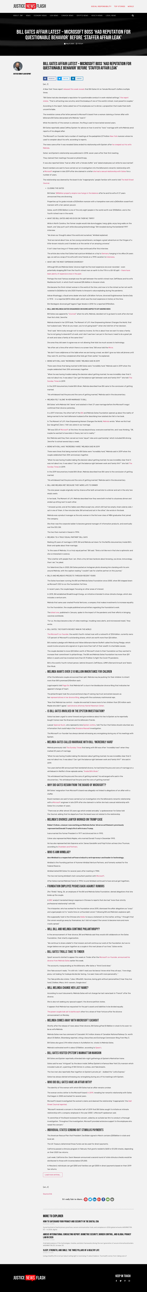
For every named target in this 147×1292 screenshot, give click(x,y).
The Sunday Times (73, 748)
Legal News (111, 16)
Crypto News (82, 16)
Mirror (110, 348)
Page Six (65, 685)
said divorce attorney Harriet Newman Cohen (85, 706)
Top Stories (119, 6)
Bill (82, 413)
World (131, 6)
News (28, 16)
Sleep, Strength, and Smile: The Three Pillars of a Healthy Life (71, 1250)
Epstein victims (89, 725)
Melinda (106, 421)
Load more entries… (53, 1175)
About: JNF (18, 16)
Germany (105, 254)
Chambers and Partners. (68, 847)
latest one (55, 612)
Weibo (82, 917)
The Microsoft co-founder (57, 634)
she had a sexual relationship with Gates (109, 171)
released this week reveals (73, 89)
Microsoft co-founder (108, 957)
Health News (97, 16)
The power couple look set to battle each (64, 1012)
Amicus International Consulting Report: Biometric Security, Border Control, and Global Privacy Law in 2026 (87, 1236)
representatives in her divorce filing (64, 697)
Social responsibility (101, 6)
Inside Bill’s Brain (91, 771)
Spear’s (98, 1048)
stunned (72, 314)
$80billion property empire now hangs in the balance (77, 193)
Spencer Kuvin (59, 725)
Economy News (40, 16)
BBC (51, 900)
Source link (47, 1194)
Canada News (67, 16)
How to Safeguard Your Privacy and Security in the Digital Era (71, 1221)
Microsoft (48, 171)
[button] (133, 15)
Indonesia (110, 257)
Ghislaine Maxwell (82, 728)
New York (114, 136)
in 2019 (90, 1093)
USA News (54, 16)
